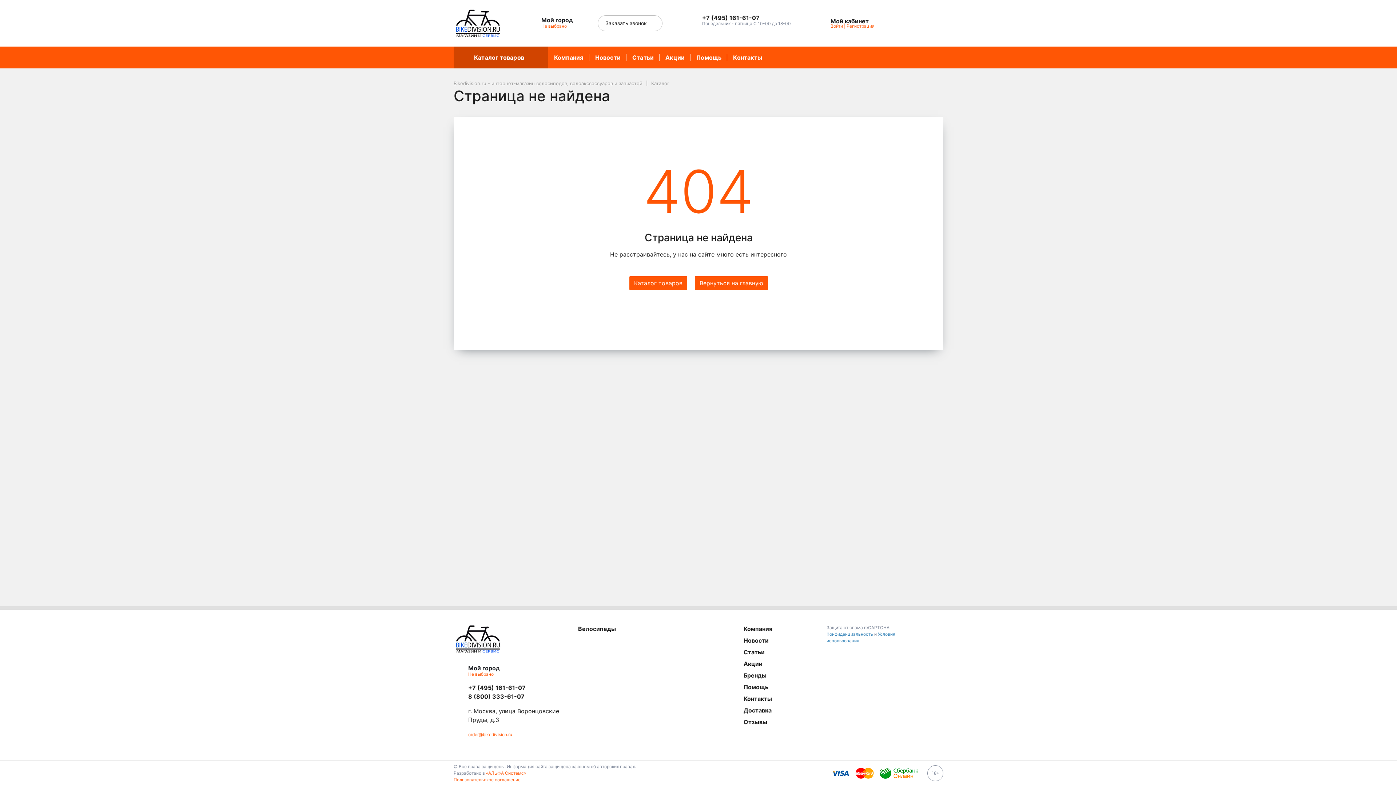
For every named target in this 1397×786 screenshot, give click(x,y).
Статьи (643, 57)
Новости (608, 57)
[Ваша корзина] (931, 23)
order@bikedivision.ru (490, 734)
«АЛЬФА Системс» (506, 773)
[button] (746, 18)
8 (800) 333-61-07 (496, 696)
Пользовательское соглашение (487, 779)
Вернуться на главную (731, 283)
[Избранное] (898, 23)
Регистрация (861, 26)
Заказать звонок (626, 23)
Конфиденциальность (850, 634)
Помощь (708, 57)
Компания (569, 57)
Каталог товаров (499, 57)
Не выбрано (554, 26)
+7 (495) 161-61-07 (497, 687)
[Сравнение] (915, 23)
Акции (675, 57)
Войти (837, 26)
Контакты (747, 57)
